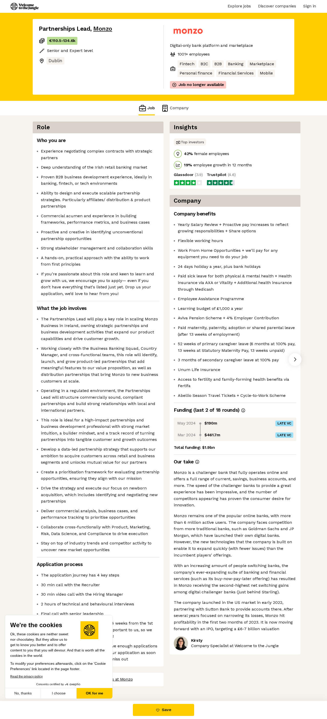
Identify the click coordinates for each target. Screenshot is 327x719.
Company (179, 107)
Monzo (102, 28)
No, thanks (23, 693)
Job (151, 107)
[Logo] (24, 6)
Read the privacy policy (26, 676)
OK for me (94, 693)
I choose (59, 693)
